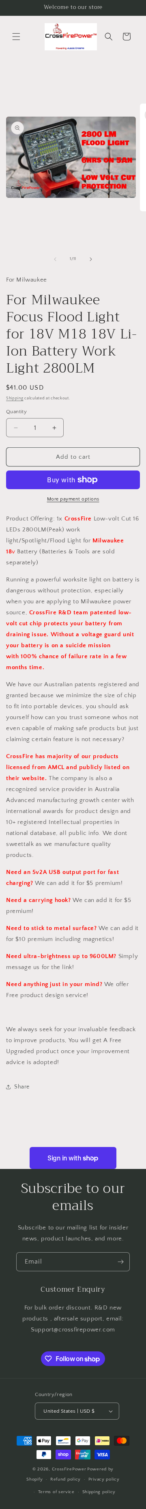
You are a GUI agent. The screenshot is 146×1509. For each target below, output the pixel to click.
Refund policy (65, 1479)
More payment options (73, 499)
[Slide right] (91, 259)
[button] (16, 37)
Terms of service (56, 1491)
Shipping (15, 398)
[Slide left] (55, 259)
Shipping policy (99, 1491)
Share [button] (22, 1087)
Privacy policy (104, 1479)
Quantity (16, 411)
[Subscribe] (120, 1261)
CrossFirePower (69, 1469)
